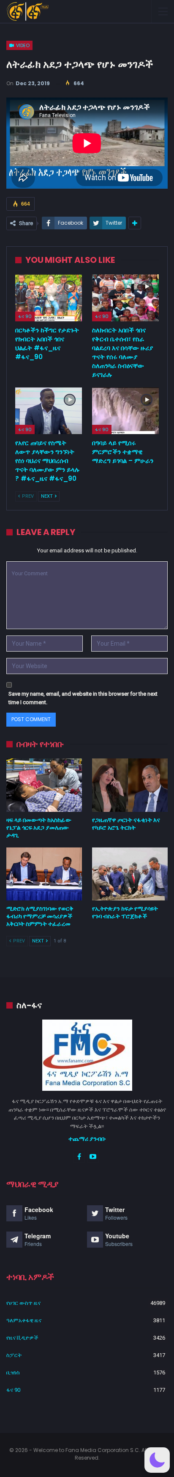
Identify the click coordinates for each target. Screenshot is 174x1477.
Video (22, 45)
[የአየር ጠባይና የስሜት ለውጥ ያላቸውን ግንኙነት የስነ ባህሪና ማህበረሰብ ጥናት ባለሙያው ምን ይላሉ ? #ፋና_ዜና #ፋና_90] (48, 411)
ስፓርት (14, 1355)
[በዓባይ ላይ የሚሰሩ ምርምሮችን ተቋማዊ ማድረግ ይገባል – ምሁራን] (125, 411)
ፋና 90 (25, 316)
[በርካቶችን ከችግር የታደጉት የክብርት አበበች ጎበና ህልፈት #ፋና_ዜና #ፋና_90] (48, 297)
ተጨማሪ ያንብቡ (87, 1138)
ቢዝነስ (13, 1372)
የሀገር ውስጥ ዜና (23, 1303)
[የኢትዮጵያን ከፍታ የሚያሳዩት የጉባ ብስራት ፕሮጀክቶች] (130, 873)
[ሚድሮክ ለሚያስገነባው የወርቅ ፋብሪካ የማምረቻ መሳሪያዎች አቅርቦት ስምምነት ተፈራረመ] (44, 873)
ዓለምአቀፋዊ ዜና (23, 1320)
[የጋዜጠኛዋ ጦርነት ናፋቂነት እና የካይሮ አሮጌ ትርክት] (130, 784)
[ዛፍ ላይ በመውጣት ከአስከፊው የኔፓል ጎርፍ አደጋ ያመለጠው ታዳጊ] (44, 784)
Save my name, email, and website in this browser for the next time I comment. (83, 698)
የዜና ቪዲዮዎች (22, 1338)
